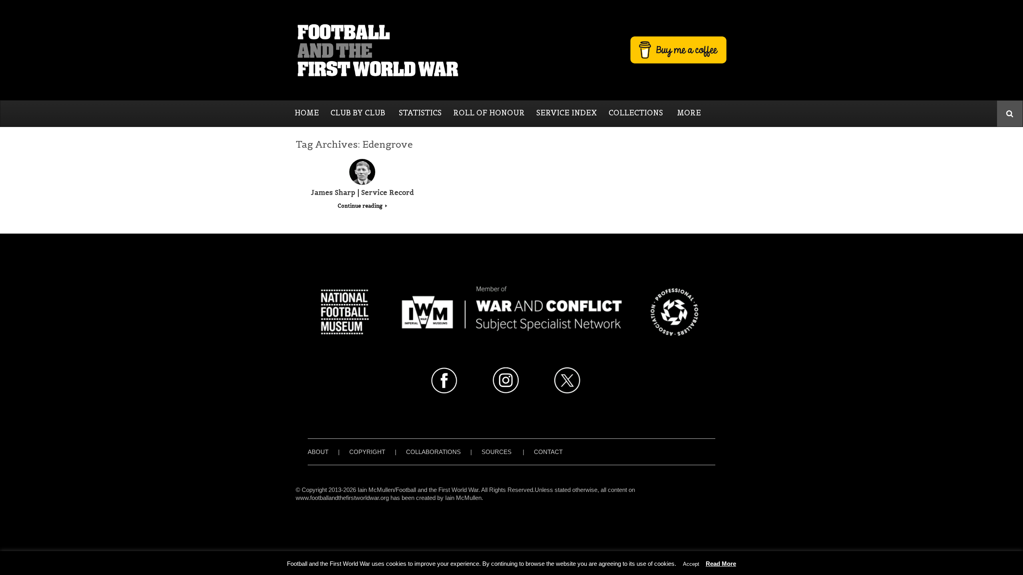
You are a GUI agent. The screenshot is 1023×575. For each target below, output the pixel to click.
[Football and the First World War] (511, 50)
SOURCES (497, 451)
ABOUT (318, 451)
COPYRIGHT (367, 451)
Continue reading (361, 205)
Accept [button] (691, 564)
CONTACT (548, 451)
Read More (721, 563)
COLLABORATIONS (433, 451)
